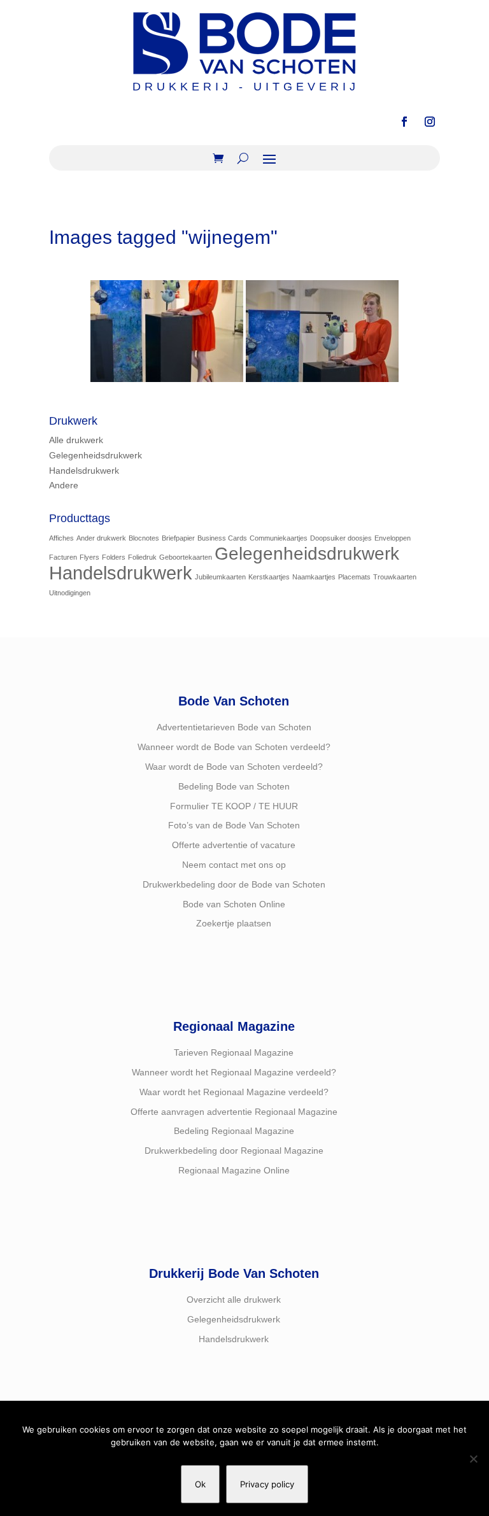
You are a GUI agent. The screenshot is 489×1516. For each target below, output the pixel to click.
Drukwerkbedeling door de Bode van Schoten (234, 884)
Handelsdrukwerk (84, 470)
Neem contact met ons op (234, 865)
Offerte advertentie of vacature (233, 845)
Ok (200, 1484)
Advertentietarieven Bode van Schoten (234, 727)
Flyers (89, 557)
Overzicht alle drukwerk (234, 1299)
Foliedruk (142, 557)
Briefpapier (178, 538)
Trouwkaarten (394, 577)
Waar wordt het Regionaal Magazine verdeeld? (234, 1092)
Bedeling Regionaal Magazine (234, 1131)
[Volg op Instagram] (430, 121)
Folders (113, 557)
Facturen (63, 557)
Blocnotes (144, 538)
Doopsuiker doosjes (341, 538)
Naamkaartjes (314, 577)
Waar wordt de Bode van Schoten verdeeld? (234, 767)
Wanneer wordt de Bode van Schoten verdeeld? (234, 747)
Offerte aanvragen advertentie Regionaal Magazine (234, 1112)
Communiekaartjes (279, 538)
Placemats (354, 577)
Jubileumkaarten (220, 577)
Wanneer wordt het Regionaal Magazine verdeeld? (234, 1072)
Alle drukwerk (76, 440)
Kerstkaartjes (269, 577)
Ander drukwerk (101, 538)
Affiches (61, 538)
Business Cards (222, 538)
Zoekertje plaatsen (233, 923)
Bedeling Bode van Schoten (234, 786)
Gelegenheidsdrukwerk (95, 455)
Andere (63, 485)
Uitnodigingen (69, 593)
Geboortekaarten (185, 557)
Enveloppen (392, 538)
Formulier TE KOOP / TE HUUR (234, 806)
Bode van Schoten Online (234, 904)
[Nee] (473, 1458)
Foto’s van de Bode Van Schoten (234, 825)
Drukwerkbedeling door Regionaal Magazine (234, 1150)
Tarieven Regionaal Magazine (234, 1052)
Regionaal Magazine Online (234, 1170)
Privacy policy (267, 1484)
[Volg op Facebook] (404, 121)
